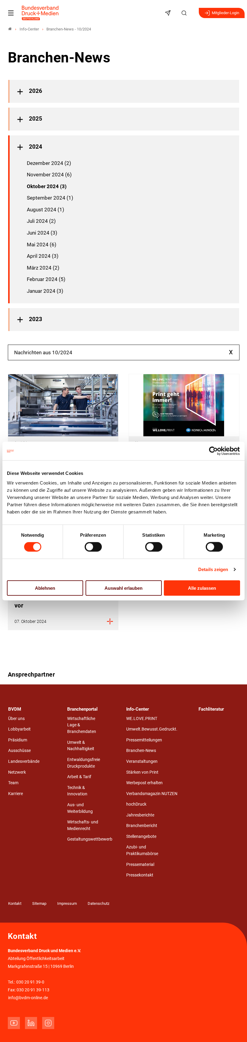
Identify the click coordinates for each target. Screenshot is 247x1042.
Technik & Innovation (77, 791)
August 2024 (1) (45, 210)
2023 (35, 319)
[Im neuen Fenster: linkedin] (31, 1023)
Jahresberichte (140, 815)
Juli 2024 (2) (41, 221)
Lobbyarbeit (19, 729)
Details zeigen (213, 569)
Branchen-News (141, 750)
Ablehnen (45, 587)
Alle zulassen (202, 587)
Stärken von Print (142, 772)
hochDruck (136, 804)
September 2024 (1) (50, 198)
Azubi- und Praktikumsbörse (142, 850)
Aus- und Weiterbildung (80, 808)
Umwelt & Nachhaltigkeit (80, 746)
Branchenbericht (141, 825)
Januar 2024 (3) (45, 291)
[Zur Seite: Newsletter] (168, 13)
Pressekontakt (139, 875)
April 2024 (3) (42, 256)
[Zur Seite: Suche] (185, 13)
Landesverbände (23, 761)
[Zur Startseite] (40, 13)
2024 (35, 147)
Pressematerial (140, 864)
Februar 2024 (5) (46, 279)
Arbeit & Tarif (79, 776)
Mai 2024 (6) (41, 245)
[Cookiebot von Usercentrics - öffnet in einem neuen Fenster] (213, 451)
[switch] (93, 547)
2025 (35, 118)
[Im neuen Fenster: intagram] (48, 1023)
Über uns (16, 718)
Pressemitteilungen (144, 740)
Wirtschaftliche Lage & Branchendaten (81, 725)
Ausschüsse (19, 750)
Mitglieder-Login (225, 13)
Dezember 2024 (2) (49, 163)
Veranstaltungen (142, 761)
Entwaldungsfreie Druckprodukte (83, 763)
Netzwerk (17, 772)
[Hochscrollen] (234, 1029)
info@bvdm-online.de (28, 997)
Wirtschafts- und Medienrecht (82, 825)
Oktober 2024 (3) (47, 186)
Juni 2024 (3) (42, 233)
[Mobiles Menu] (10, 12)
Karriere (15, 793)
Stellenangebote (141, 836)
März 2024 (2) (43, 268)
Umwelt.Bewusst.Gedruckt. (151, 729)
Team (13, 782)
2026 (35, 91)
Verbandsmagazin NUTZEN (151, 793)
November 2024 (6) (49, 175)
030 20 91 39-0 (30, 982)
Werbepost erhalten (144, 782)
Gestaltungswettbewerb (89, 839)
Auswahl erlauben (123, 587)
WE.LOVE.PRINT (141, 718)
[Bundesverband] (10, 29)
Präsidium (17, 740)
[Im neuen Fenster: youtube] (14, 1023)
